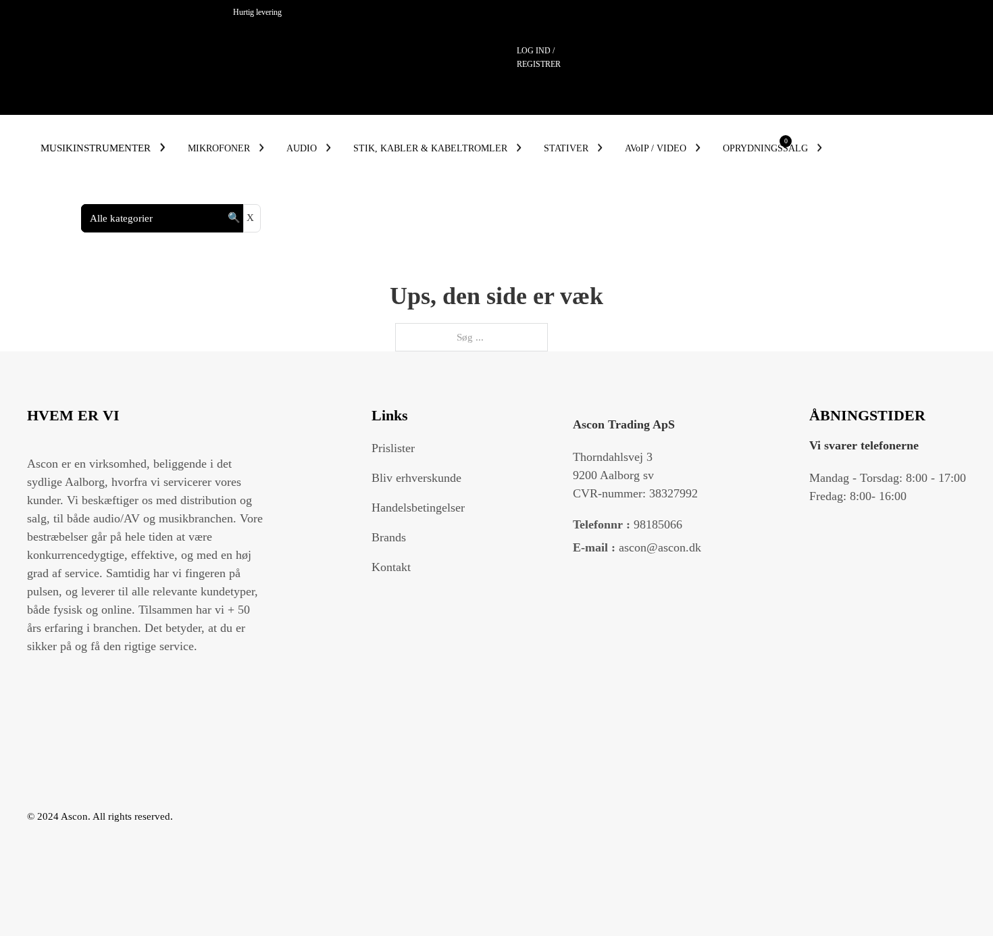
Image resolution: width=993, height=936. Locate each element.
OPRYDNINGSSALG (765, 148)
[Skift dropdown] (162, 148)
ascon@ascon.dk (637, 547)
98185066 (627, 524)
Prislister (393, 448)
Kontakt (391, 567)
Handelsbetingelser (418, 507)
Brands (389, 537)
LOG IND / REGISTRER (539, 57)
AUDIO (301, 148)
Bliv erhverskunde (416, 478)
